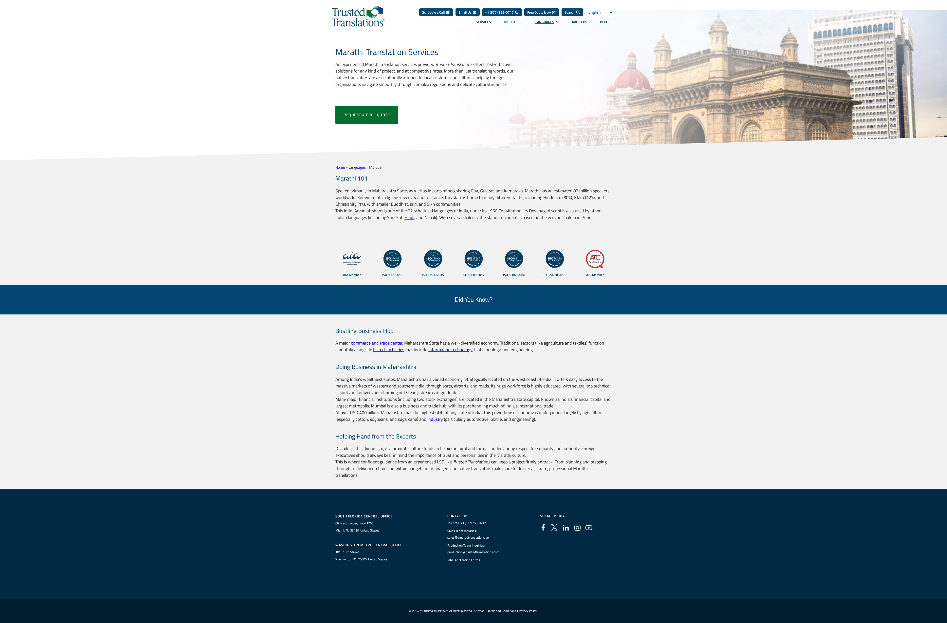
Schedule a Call (434, 12)
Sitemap (479, 610)
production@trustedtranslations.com (473, 552)
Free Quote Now (539, 12)
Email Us (465, 12)
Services (483, 21)
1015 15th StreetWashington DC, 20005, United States (361, 556)
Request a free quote (367, 115)
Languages (544, 21)
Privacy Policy (528, 610)
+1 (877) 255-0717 (499, 12)
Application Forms (467, 559)
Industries (513, 21)
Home (340, 167)
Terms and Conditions (502, 610)
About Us (579, 21)
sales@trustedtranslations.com (469, 537)
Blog (604, 21)
